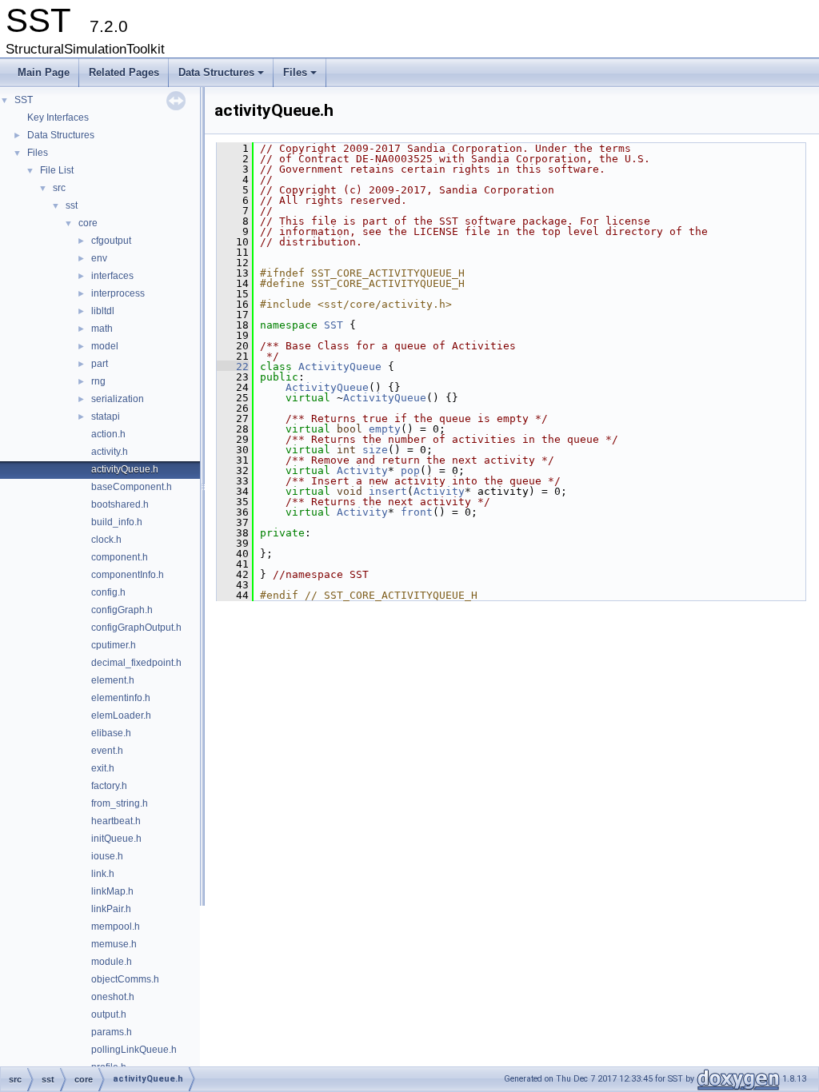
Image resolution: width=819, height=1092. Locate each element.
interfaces (112, 275)
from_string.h (119, 803)
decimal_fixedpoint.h (136, 662)
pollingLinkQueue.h (134, 1049)
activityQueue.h (124, 469)
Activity (362, 470)
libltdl (102, 311)
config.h (108, 592)
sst (72, 205)
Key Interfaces (58, 117)
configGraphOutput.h (136, 627)
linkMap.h (112, 891)
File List (57, 170)
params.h (111, 1032)
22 (233, 367)
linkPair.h (111, 909)
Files (301, 76)
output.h (108, 1014)
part (99, 363)
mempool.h (115, 926)
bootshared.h (120, 504)
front (417, 512)
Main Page (44, 72)
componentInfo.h (127, 574)
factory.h (109, 785)
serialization (117, 399)
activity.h (109, 451)
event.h (107, 750)
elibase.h (111, 733)
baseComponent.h (131, 486)
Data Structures (222, 76)
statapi (105, 416)
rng (98, 381)
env (99, 258)
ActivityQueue (340, 367)
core (88, 223)
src (59, 187)
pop (410, 470)
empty (385, 429)
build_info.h (116, 522)
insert (388, 491)
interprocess (118, 293)
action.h (108, 434)
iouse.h (107, 856)
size (375, 450)
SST (23, 100)
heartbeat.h (116, 821)
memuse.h (114, 944)
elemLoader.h (121, 715)
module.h (111, 961)
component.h (119, 557)
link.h (102, 873)
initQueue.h (116, 838)
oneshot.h (112, 996)
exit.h (102, 768)
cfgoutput (111, 240)
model (104, 346)
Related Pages (124, 72)
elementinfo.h (120, 697)
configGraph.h (122, 610)
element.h (112, 680)
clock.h (106, 539)
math (102, 328)
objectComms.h (125, 979)
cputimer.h (113, 645)
